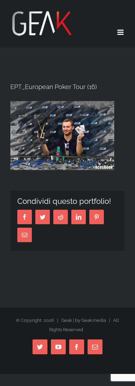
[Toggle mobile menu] (121, 32)
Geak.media (93, 320)
